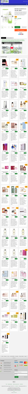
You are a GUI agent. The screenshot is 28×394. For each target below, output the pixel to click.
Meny (2, 4)
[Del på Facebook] (20, 34)
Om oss (8, 356)
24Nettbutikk (15, 392)
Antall (15, 23)
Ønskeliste (24, 27)
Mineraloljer (16, 356)
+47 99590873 (16, 386)
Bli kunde (5, 356)
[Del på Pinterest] (21, 34)
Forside (2, 356)
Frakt (6, 384)
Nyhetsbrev (21, 384)
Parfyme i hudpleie (21, 356)
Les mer (14, 390)
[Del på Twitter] (18, 34)
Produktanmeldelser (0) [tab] (9, 37)
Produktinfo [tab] (3, 37)
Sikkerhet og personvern (16, 384)
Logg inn (25, 356)
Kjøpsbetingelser (10, 384)
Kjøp (17, 27)
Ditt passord (16, 373)
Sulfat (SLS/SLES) (12, 356)
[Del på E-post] (22, 34)
